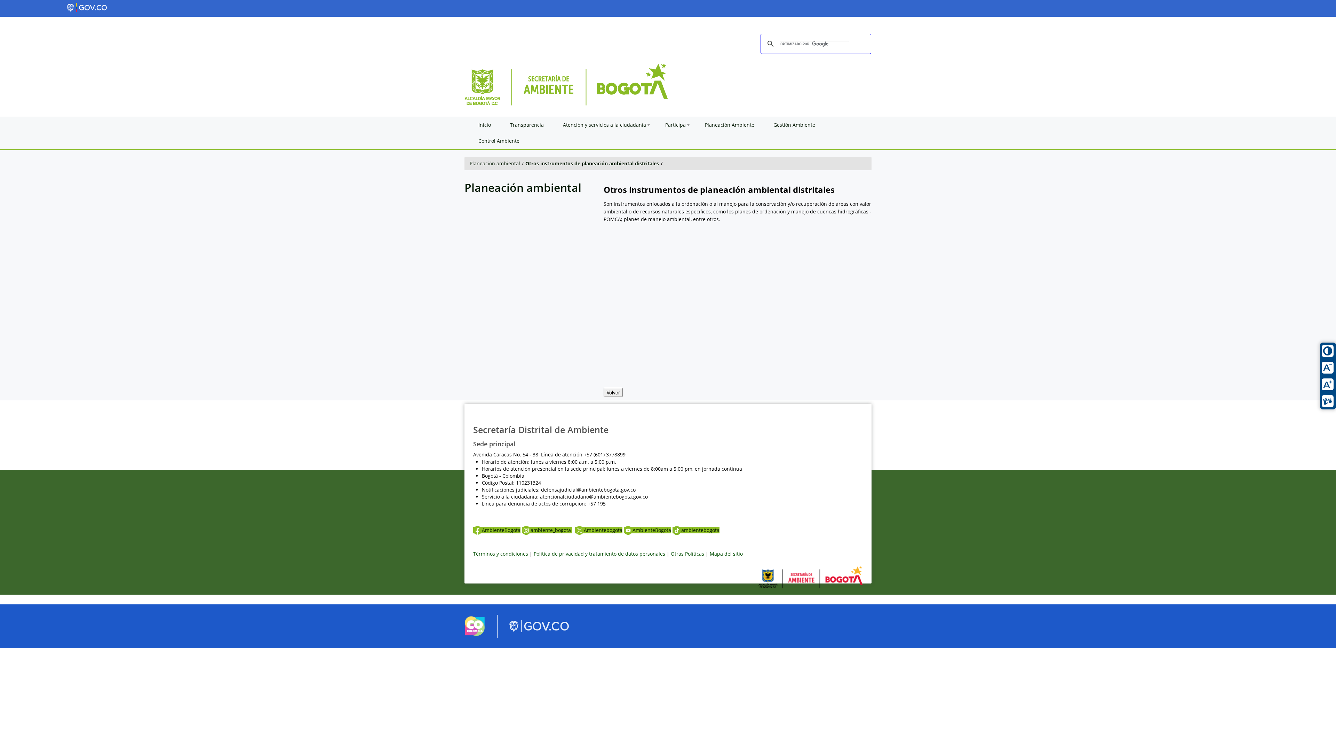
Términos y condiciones (500, 553)
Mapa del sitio (726, 553)
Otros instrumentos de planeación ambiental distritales (592, 163)
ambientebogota (700, 530)
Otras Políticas (687, 553)
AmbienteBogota (501, 530)
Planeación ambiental (495, 163)
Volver (613, 392)
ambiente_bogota (551, 530)
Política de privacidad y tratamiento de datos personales (599, 553)
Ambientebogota (603, 530)
